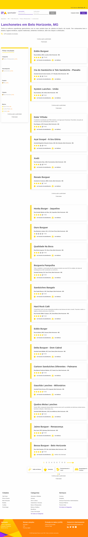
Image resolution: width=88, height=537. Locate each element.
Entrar (83, 13)
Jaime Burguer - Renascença (48, 426)
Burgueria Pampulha (44, 265)
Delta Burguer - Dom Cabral (48, 347)
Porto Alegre (5, 507)
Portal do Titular (48, 526)
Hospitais (61, 498)
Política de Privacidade (50, 524)
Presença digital (26, 527)
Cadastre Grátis (75, 13)
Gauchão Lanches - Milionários (49, 385)
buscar (52, 12)
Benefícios (33, 509)
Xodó (36, 158)
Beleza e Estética (35, 507)
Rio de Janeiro (6, 498)
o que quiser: (21, 11)
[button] (59, 474)
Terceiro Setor (62, 505)
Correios (61, 496)
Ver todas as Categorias (37, 513)
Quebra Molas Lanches (45, 404)
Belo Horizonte (6, 500)
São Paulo (5, 496)
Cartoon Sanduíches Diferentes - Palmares (55, 366)
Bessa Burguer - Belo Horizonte (50, 445)
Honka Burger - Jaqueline (47, 208)
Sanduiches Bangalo (44, 287)
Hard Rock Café (42, 306)
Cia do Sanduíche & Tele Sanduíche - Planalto (57, 70)
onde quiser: (37, 11)
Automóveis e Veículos (36, 502)
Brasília (4, 502)
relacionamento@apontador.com (75, 524)
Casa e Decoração (35, 511)
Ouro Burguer (41, 227)
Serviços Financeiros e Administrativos (68, 500)
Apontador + (26, 524)
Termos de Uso (4, 527)
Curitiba (4, 505)
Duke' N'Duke (40, 117)
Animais (33, 498)
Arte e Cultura (34, 500)
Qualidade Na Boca (43, 246)
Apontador (3, 18)
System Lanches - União (46, 89)
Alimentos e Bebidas (36, 496)
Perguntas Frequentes (6, 526)
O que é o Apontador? (6, 524)
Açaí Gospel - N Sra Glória (47, 139)
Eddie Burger (40, 329)
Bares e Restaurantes (36, 505)
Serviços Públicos (63, 502)
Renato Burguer (42, 177)
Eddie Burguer (41, 51)
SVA (24, 526)
